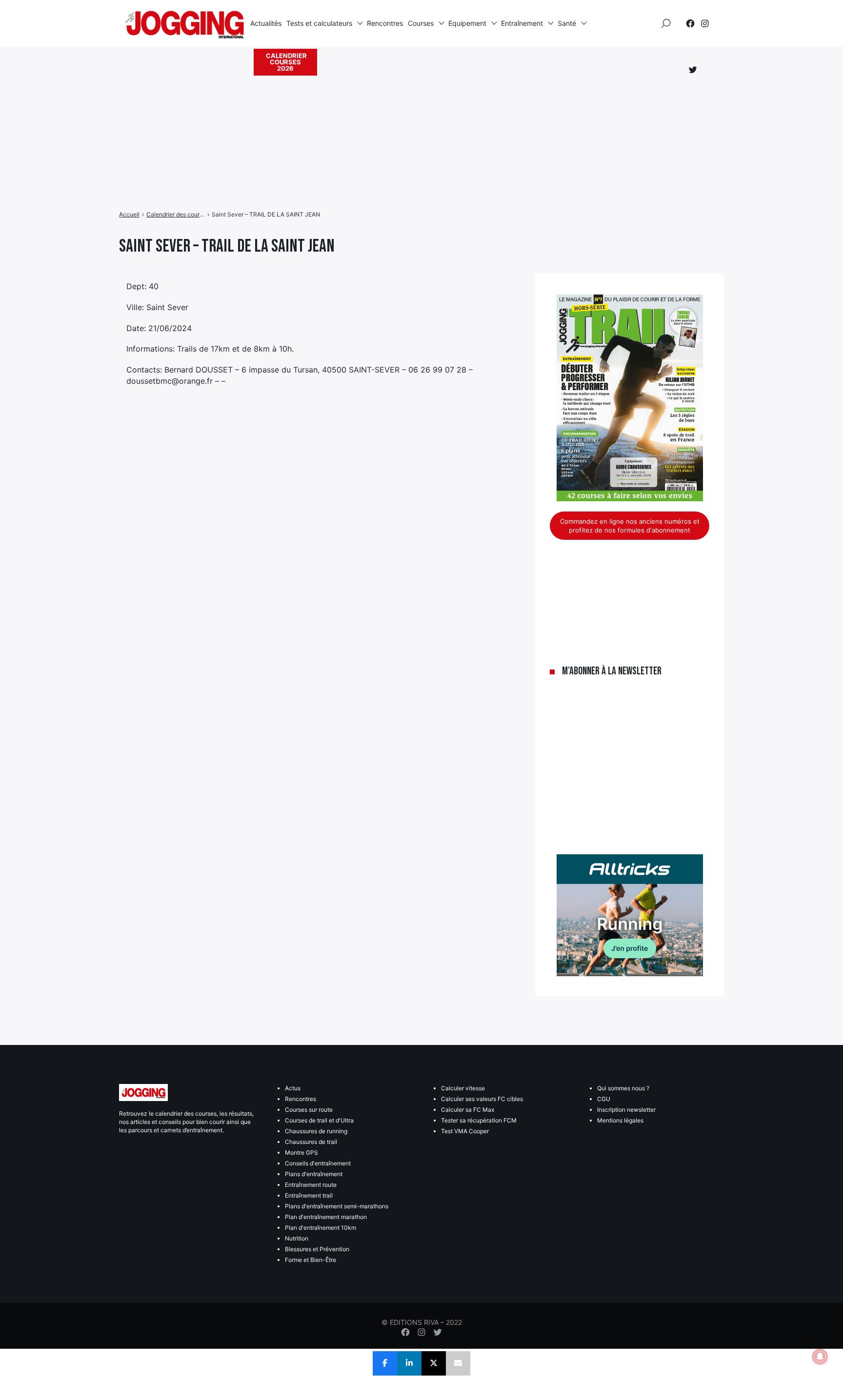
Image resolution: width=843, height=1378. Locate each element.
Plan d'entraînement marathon (326, 1217)
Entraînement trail (309, 1195)
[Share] (385, 1363)
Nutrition (296, 1238)
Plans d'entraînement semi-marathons (336, 1206)
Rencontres (385, 23)
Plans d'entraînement (313, 1174)
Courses (421, 23)
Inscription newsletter (626, 1109)
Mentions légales (620, 1120)
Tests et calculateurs (319, 23)
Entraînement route (311, 1184)
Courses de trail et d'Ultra (319, 1120)
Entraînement (522, 23)
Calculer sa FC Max (467, 1109)
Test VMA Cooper (465, 1131)
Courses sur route (309, 1109)
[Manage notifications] (820, 1356)
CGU (603, 1098)
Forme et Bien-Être (310, 1259)
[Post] (434, 1363)
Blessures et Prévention (317, 1249)
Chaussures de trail (311, 1141)
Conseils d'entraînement (318, 1163)
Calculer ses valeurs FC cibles (482, 1098)
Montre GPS (301, 1152)
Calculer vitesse (463, 1088)
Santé (567, 23)
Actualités (265, 23)
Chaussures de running (316, 1131)
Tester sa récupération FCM (479, 1120)
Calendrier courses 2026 (286, 62)
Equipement (467, 23)
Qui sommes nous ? (623, 1088)
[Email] (458, 1363)
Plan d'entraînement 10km (320, 1227)
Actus (293, 1088)
